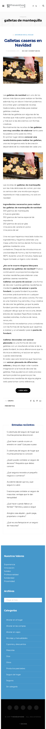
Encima (23, 724)
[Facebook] (9, 707)
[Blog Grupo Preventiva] (16, 6)
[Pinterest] (37, 401)
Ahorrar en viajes (13, 632)
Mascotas (10, 650)
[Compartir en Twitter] (34, 401)
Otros (8, 662)
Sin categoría (11, 687)
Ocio (8, 656)
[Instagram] (23, 707)
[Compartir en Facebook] (30, 401)
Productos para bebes (15, 668)
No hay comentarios (31, 51)
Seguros (9, 680)
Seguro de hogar (13, 674)
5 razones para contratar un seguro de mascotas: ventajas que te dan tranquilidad (23, 494)
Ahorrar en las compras (16, 626)
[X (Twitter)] (16, 707)
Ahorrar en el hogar (24, 35)
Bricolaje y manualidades (16, 638)
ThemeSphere (17, 717)
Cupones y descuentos (16, 644)
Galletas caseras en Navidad (23, 43)
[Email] (40, 401)
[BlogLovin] (36, 707)
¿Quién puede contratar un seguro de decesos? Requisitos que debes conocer (23, 463)
